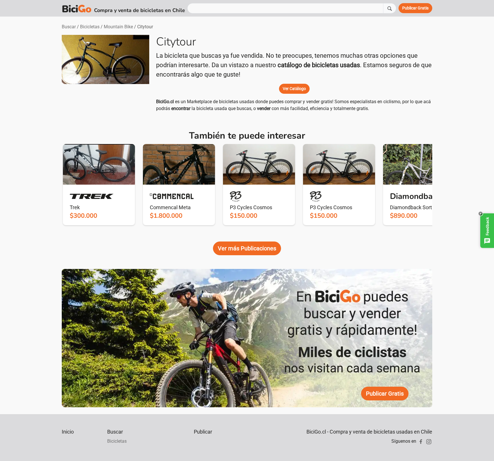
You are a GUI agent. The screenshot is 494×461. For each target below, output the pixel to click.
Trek (75, 207)
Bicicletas (89, 26)
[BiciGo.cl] (77, 8)
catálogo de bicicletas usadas (319, 65)
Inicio (68, 432)
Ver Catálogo (294, 88)
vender (263, 108)
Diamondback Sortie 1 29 (418, 207)
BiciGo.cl (165, 101)
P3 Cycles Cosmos (251, 207)
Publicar (203, 432)
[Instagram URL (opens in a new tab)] (428, 441)
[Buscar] (389, 8)
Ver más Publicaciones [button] (247, 248)
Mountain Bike (118, 26)
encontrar (180, 108)
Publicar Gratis (385, 393)
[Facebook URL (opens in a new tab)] (420, 441)
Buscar (69, 26)
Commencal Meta (170, 207)
